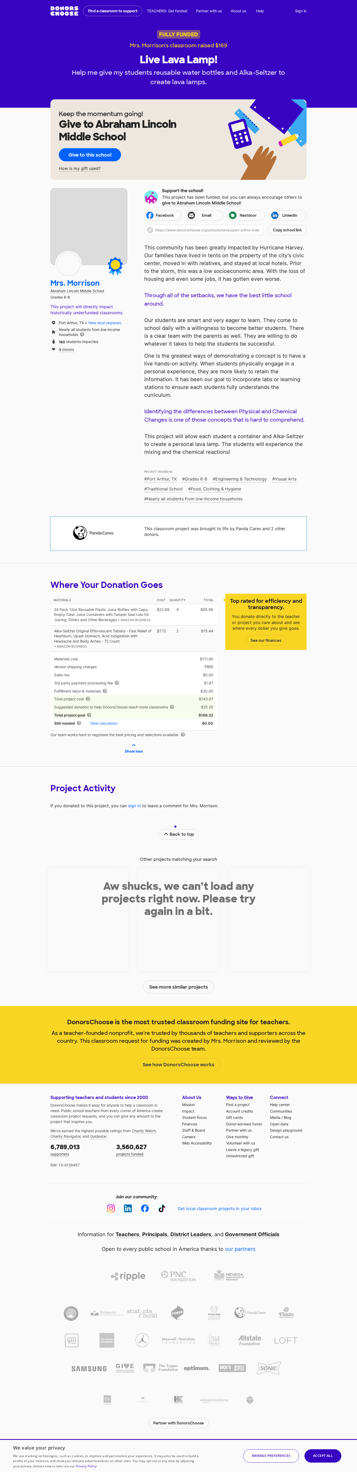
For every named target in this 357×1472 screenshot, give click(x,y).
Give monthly (237, 1137)
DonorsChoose (64, 11)
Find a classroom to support (112, 11)
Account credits (239, 1111)
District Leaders (190, 1234)
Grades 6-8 (196, 479)
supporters (65, 1149)
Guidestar (98, 1136)
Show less (134, 751)
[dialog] (178, 1455)
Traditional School (165, 488)
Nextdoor (248, 215)
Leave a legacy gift (242, 1149)
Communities (281, 1111)
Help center (280, 1104)
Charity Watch (144, 1131)
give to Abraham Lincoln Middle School (201, 202)
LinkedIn (289, 215)
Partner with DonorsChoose (178, 1423)
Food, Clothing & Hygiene (216, 488)
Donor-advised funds (244, 1124)
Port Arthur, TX (162, 479)
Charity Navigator (65, 1136)
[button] (225, 230)
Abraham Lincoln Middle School (77, 291)
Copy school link (287, 230)
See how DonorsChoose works (179, 1065)
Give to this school (89, 155)
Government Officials (252, 1234)
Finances (189, 1124)
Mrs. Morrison (75, 283)
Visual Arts (285, 479)
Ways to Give (239, 1097)
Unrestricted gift (240, 1156)
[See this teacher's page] (68, 264)
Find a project (238, 1104)
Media (275, 1117)
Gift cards (234, 1117)
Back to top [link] (182, 834)
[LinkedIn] (127, 1208)
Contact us (279, 1137)
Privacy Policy (86, 1466)
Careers (188, 1137)
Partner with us (209, 11)
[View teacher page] (88, 226)
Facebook (165, 215)
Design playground (286, 1130)
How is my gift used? (80, 168)
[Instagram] (110, 1208)
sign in (134, 805)
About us (238, 11)
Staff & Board (193, 1130)
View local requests (104, 322)
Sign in (301, 11)
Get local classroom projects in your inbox (220, 1208)
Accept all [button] (323, 1455)
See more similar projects (178, 987)
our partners (240, 1249)
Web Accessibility (197, 1143)
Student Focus (194, 1117)
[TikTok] (161, 1208)
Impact (188, 1111)
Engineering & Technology (241, 479)
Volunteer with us (240, 1143)
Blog (287, 1117)
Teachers (127, 1234)
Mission (188, 1104)
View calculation (104, 723)
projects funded (131, 1149)
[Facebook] (144, 1208)
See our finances (266, 640)
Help (260, 11)
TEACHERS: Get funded (167, 11)
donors (66, 349)
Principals (154, 1234)
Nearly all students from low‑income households (195, 498)
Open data (279, 1124)
